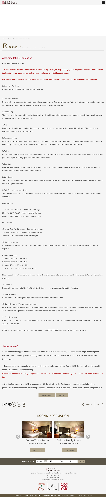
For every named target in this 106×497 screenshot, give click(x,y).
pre (2, 20)
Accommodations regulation (22, 39)
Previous (89, 404)
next (103, 20)
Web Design (38, 495)
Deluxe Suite (37, 440)
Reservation (37, 450)
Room (9, 39)
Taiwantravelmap (48, 495)
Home (4, 39)
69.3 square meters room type (68, 443)
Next (98, 404)
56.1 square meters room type (37, 443)
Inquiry (82, 461)
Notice (61, 395)
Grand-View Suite (69, 440)
